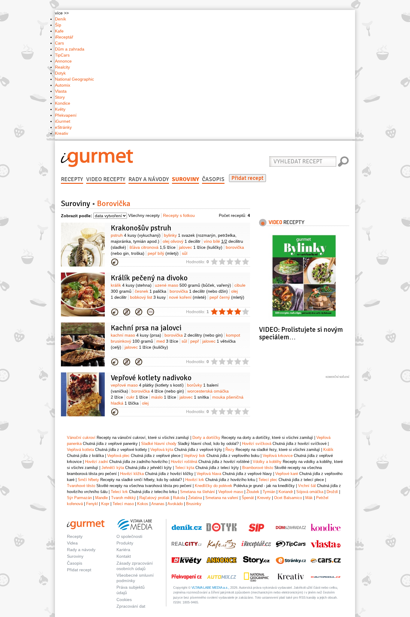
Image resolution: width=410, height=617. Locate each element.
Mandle (101, 497)
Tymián (269, 491)
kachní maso (136, 335)
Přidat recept (247, 178)
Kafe (59, 31)
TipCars (62, 55)
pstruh (136, 235)
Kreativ (61, 133)
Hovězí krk (194, 479)
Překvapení (66, 115)
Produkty (124, 543)
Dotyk (60, 73)
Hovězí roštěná (184, 461)
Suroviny (185, 179)
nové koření (187, 297)
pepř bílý (163, 253)
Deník (60, 19)
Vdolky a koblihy (267, 461)
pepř (194, 341)
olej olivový (181, 241)
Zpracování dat (130, 606)
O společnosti (129, 536)
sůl (184, 253)
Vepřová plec (118, 455)
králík (131, 285)
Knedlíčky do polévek (213, 485)
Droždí (332, 491)
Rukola (179, 497)
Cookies (124, 599)
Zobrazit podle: (76, 215)
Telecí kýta (184, 467)
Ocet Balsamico (288, 497)
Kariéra (123, 549)
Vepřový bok (194, 455)
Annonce (63, 61)
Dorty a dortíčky (206, 437)
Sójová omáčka (309, 491)
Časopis (213, 179)
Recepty (72, 179)
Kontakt (123, 556)
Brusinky (193, 503)
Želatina (195, 497)
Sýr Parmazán (79, 497)
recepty (286, 222)
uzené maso (193, 285)
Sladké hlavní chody (158, 443)
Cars (59, 43)
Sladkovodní (115, 262)
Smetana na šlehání (197, 491)
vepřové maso (147, 385)
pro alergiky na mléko (127, 312)
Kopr (105, 503)
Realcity (62, 67)
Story (60, 97)
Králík (115, 312)
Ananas (157, 503)
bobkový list (148, 297)
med (167, 341)
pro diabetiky (151, 312)
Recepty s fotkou (179, 215)
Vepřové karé (286, 473)
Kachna (115, 362)
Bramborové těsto (257, 467)
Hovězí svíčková (256, 443)
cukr (137, 397)
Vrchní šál (307, 485)
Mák (309, 497)
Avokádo (175, 503)
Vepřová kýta (161, 449)
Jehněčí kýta (112, 467)
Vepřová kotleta (115, 412)
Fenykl (92, 503)
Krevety (264, 497)
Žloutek (252, 491)
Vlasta (61, 91)
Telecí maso (123, 503)
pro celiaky (139, 312)
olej (145, 403)
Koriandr (286, 491)
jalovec (200, 247)
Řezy (229, 449)
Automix (62, 85)
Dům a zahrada (69, 49)
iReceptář (64, 37)
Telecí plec (267, 479)
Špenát (248, 497)
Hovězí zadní (96, 461)
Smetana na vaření (221, 497)
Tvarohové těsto (81, 485)
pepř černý (227, 297)
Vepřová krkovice (278, 455)
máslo (163, 397)
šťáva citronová (152, 247)
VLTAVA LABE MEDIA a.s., (210, 587)
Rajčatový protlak (154, 497)
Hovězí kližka (132, 473)
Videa (72, 543)
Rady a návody (148, 179)
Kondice (62, 103)
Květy (60, 109)
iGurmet (62, 121)
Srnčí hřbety (88, 479)
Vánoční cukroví (81, 437)
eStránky (63, 127)
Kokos (142, 503)
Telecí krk (119, 491)
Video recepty (105, 179)
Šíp (58, 25)
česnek (150, 291)
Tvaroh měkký (123, 497)
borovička (199, 291)
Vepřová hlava (209, 473)
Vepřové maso (230, 491)
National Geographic (74, 79)
